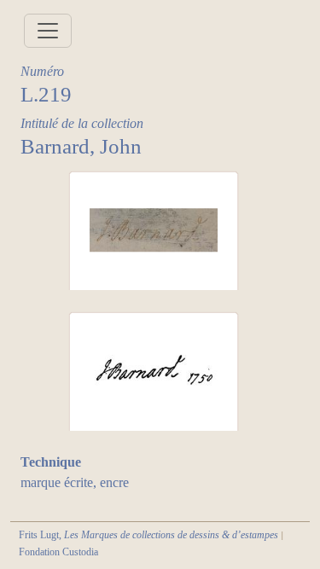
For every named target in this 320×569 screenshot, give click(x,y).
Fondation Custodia (58, 552)
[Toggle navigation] (48, 31)
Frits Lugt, (148, 535)
